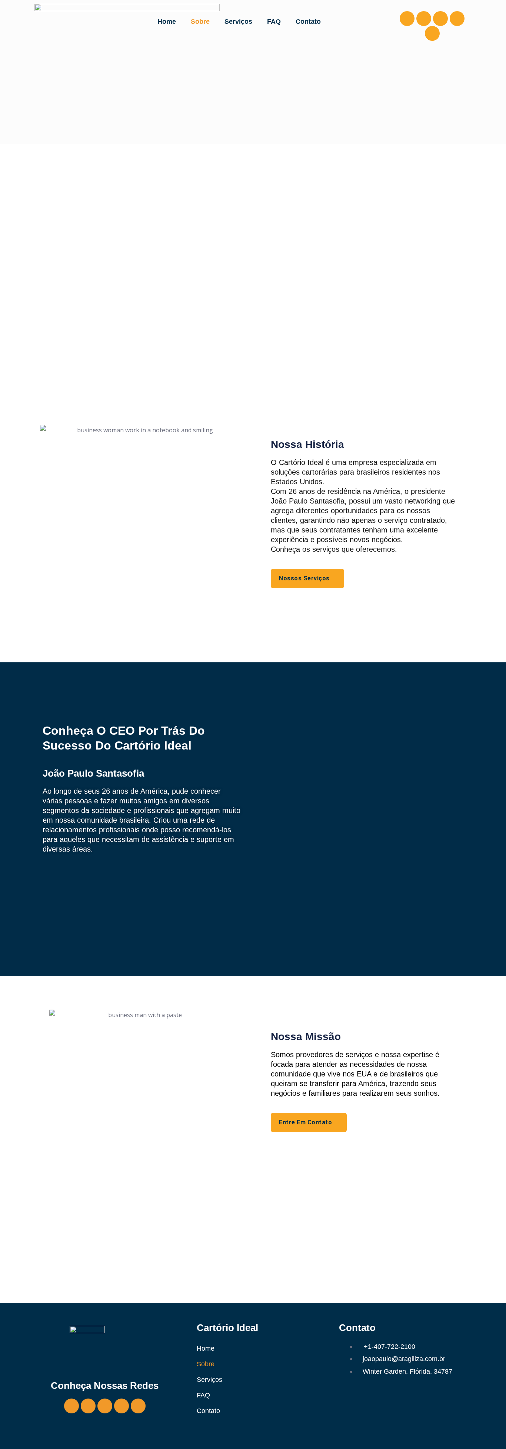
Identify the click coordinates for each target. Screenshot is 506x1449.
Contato (308, 21)
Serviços (238, 21)
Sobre (200, 21)
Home (166, 21)
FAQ (274, 21)
